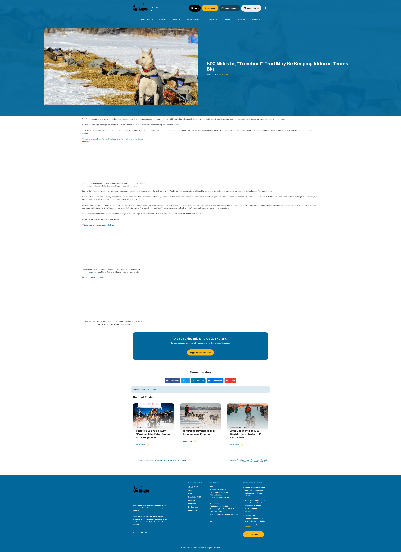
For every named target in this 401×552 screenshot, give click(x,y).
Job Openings (193, 507)
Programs (241, 19)
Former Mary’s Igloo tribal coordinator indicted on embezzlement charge (255, 490)
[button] (152, 19)
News (175, 19)
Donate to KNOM (194, 497)
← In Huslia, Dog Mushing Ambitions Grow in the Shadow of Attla (159, 460)
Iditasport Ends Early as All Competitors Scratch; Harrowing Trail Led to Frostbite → (248, 461)
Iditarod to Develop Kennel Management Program (199, 432)
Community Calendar (193, 19)
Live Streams (212, 19)
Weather (228, 19)
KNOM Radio (223, 74)
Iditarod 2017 (146, 390)
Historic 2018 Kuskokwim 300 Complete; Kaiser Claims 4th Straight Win (153, 434)
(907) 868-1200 (215, 511)
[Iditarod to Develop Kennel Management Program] (200, 417)
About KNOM (145, 19)
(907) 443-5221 (215, 495)
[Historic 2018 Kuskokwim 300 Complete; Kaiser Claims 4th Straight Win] (153, 417)
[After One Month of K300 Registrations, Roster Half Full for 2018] (247, 417)
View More (140, 445)
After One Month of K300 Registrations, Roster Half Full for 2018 (245, 434)
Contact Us (256, 19)
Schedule (162, 19)
